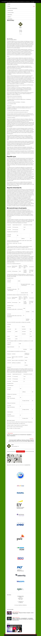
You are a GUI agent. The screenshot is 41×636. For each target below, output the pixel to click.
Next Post (32, 438)
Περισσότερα (37, 1)
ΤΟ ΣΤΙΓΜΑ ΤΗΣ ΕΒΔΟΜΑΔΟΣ (12, 8)
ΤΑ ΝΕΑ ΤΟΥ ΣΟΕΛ (11, 12)
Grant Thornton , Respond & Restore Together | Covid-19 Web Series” (23, 613)
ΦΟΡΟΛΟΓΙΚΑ (10, 14)
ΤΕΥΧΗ (9, 6)
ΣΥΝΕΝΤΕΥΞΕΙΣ (10, 10)
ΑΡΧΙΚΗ (9, 4)
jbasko (20, 27)
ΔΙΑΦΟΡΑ (9, 16)
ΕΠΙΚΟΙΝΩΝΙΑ (10, 18)
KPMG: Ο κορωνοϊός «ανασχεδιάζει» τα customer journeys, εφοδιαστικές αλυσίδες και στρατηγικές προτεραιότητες (23, 619)
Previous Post (10, 433)
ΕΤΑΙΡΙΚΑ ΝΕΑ (17, 617)
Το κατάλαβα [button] (32, 1)
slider (13, 617)
